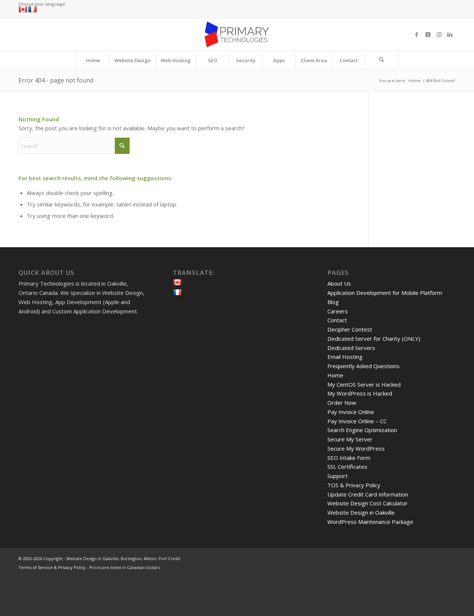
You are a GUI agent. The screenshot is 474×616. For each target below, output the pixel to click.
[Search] (381, 60)
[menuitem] (92, 60)
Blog (333, 302)
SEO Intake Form (348, 457)
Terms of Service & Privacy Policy (52, 567)
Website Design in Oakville (361, 512)
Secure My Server (350, 439)
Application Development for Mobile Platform (384, 292)
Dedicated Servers (351, 347)
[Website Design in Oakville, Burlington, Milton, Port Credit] (237, 34)
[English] (23, 9)
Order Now (341, 402)
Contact (337, 320)
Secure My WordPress (356, 448)
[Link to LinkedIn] (449, 34)
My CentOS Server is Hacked (364, 384)
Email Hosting (345, 356)
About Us (339, 283)
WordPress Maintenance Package (370, 521)
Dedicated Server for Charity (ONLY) (373, 338)
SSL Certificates (347, 466)
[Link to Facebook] (416, 34)
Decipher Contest (349, 329)
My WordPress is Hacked (359, 393)
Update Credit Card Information (367, 494)
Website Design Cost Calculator (367, 503)
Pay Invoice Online (350, 411)
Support (337, 475)
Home (335, 375)
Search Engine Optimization (362, 430)
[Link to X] (427, 34)
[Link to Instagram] (438, 34)
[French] (32, 9)
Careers (337, 311)
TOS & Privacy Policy (353, 485)
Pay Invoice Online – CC (357, 421)
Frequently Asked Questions (363, 366)
